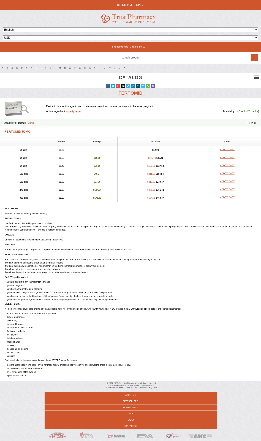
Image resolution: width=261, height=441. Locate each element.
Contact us (130, 426)
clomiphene (73, 111)
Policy (130, 420)
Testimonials (130, 407)
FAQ (131, 413)
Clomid (31, 123)
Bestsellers (130, 401)
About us (130, 395)
